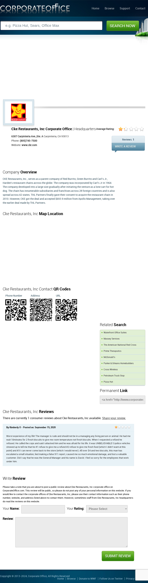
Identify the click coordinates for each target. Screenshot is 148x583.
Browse (109, 8)
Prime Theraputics (112, 351)
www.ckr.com (29, 145)
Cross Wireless (111, 369)
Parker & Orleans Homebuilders (119, 363)
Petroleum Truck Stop (114, 376)
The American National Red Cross (120, 345)
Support (125, 8)
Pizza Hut (108, 382)
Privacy (130, 578)
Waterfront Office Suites (115, 333)
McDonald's (109, 357)
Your (11, 508)
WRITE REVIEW (128, 147)
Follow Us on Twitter (111, 578)
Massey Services (111, 339)
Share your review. (114, 418)
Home (95, 8)
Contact (140, 8)
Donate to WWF (87, 578)
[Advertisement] (74, 72)
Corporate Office (35, 10)
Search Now (122, 26)
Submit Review (117, 556)
